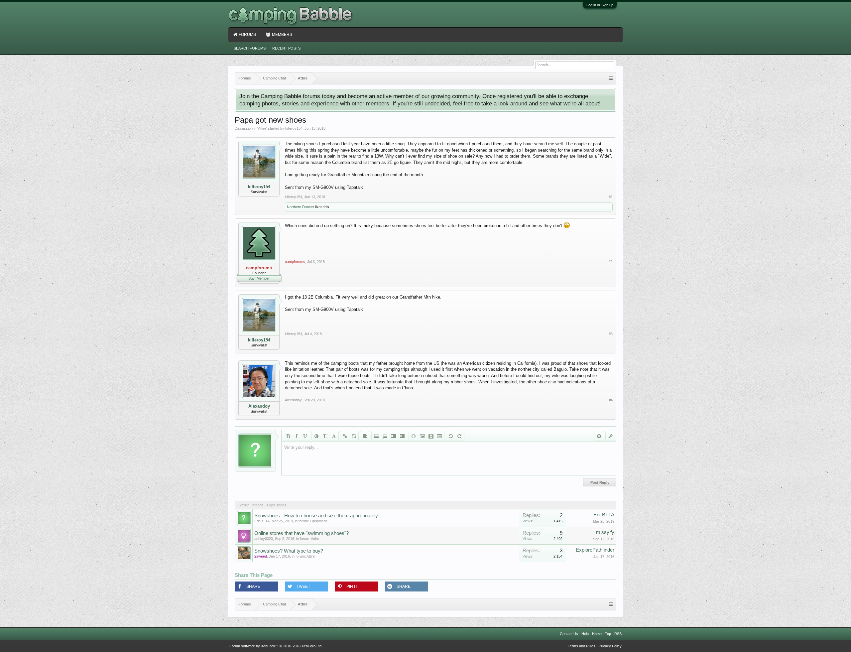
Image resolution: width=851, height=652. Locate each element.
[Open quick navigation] (610, 78)
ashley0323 (263, 539)
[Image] (422, 436)
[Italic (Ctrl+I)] (297, 436)
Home (597, 634)
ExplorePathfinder (595, 550)
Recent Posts (286, 48)
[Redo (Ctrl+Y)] (459, 436)
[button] (256, 586)
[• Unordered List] (376, 436)
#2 (611, 262)
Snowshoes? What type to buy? (288, 551)
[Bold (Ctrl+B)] (288, 436)
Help (585, 634)
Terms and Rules (581, 646)
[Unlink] (354, 436)
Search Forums (250, 48)
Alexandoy (259, 406)
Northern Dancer (300, 207)
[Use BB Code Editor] (610, 436)
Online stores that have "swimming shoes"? (301, 533)
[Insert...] (439, 436)
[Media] (431, 436)
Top (608, 634)
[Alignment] (365, 436)
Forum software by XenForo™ (275, 646)
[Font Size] (325, 436)
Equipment (318, 521)
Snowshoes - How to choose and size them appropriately (316, 515)
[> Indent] (402, 436)
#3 (611, 334)
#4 (611, 400)
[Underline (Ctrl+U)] (305, 436)
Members (282, 34)
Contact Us (569, 634)
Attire (262, 128)
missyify (605, 532)
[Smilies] (414, 436)
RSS (618, 634)
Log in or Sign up (599, 5)
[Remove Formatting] (599, 436)
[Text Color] (316, 436)
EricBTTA (262, 521)
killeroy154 (294, 128)
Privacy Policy (610, 646)
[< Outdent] (394, 436)
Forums (247, 34)
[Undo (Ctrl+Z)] (451, 436)
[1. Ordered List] (385, 436)
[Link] (345, 436)
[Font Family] (334, 436)
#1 (611, 197)
